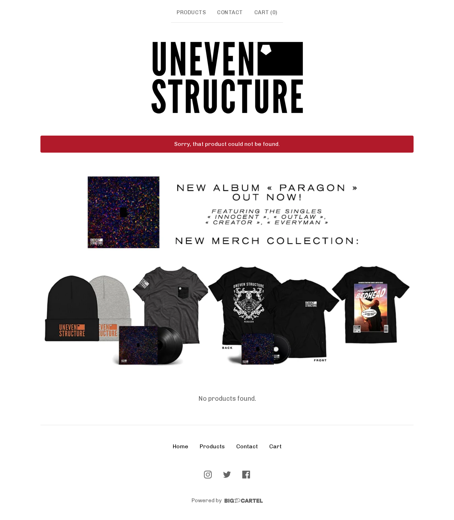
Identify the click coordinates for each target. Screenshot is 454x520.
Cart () (265, 12)
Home (180, 446)
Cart (275, 446)
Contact (230, 12)
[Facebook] (246, 474)
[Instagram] (207, 474)
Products (191, 12)
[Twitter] (227, 474)
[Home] (227, 78)
